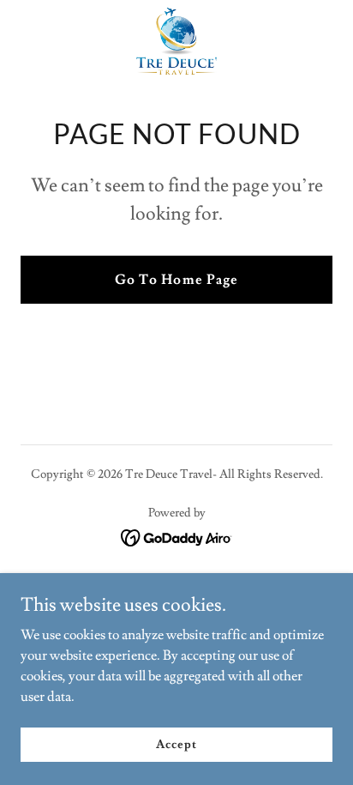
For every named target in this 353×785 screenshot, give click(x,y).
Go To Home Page (176, 279)
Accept (176, 744)
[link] (176, 41)
